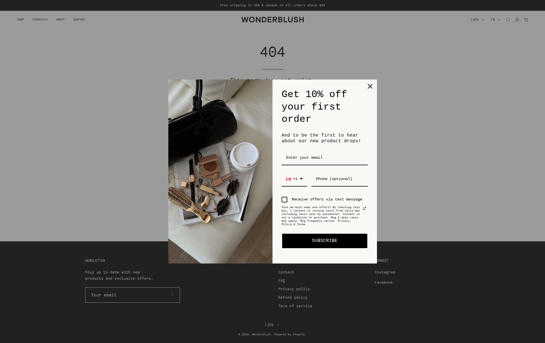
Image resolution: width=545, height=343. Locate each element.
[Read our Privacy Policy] (364, 208)
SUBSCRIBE (325, 240)
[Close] (370, 86)
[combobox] (294, 179)
